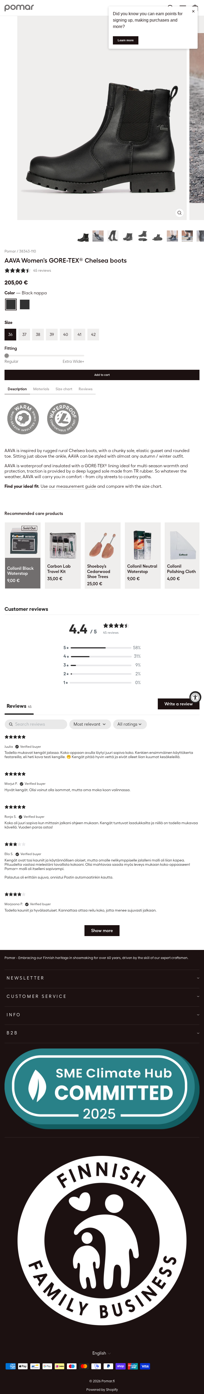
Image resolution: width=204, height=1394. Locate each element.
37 (24, 334)
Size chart (64, 389)
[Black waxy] (24, 304)
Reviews (85, 389)
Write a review (178, 703)
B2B (12, 1032)
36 (10, 334)
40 (65, 334)
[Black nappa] (11, 304)
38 (38, 334)
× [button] (193, 11)
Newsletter (26, 978)
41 (79, 334)
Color (26, 292)
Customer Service (37, 996)
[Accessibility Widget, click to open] (195, 697)
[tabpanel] (102, 830)
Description (17, 389)
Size (8, 322)
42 (93, 334)
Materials (41, 389)
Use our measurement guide (68, 486)
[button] (83, 236)
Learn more (126, 40)
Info (14, 1014)
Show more (102, 930)
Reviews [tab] (19, 706)
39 (52, 334)
